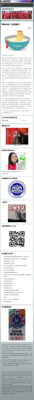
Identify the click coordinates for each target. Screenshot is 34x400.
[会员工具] (29, 28)
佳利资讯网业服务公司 (9, 365)
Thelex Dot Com (22, 361)
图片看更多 (16, 145)
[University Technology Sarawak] (17, 161)
